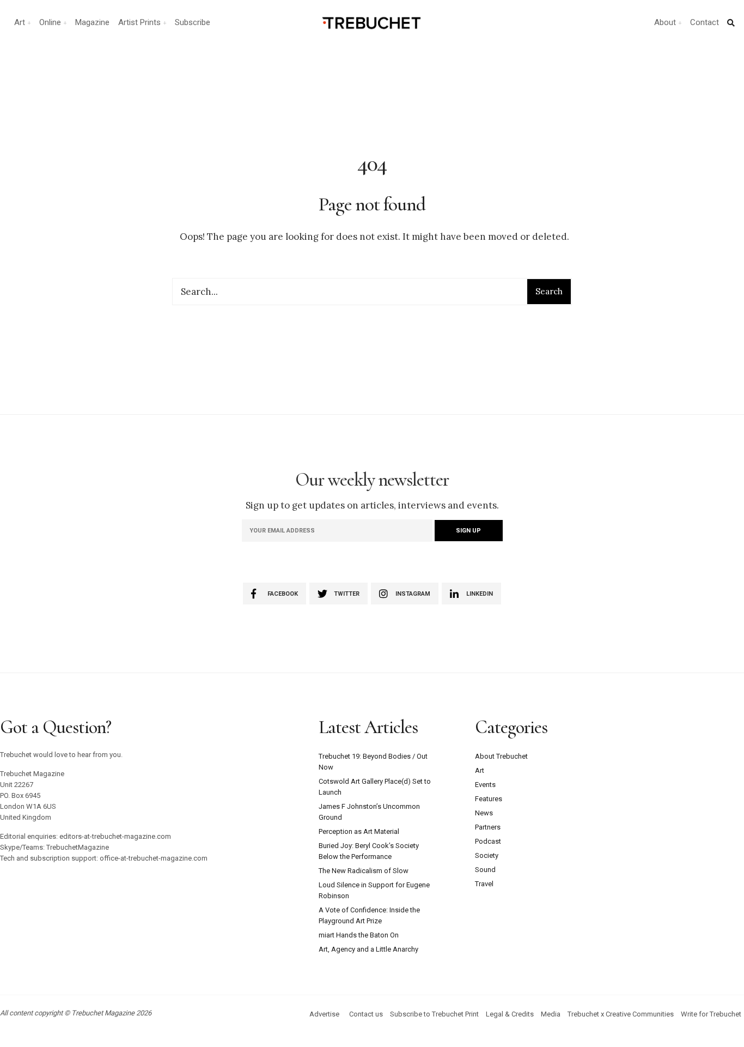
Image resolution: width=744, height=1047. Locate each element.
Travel (484, 884)
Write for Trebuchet (711, 1014)
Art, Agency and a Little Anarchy (368, 949)
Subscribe (192, 22)
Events (485, 784)
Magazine (92, 22)
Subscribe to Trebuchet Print (434, 1014)
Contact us (366, 1014)
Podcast (488, 841)
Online (50, 22)
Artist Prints (139, 22)
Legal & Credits (510, 1014)
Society (486, 855)
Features (488, 799)
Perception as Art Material (359, 831)
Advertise (324, 1014)
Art (19, 22)
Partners (488, 827)
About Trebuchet (501, 756)
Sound (485, 870)
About (665, 22)
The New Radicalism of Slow (363, 871)
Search (549, 291)
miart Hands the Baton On (359, 935)
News (484, 813)
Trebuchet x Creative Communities (621, 1014)
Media (550, 1014)
